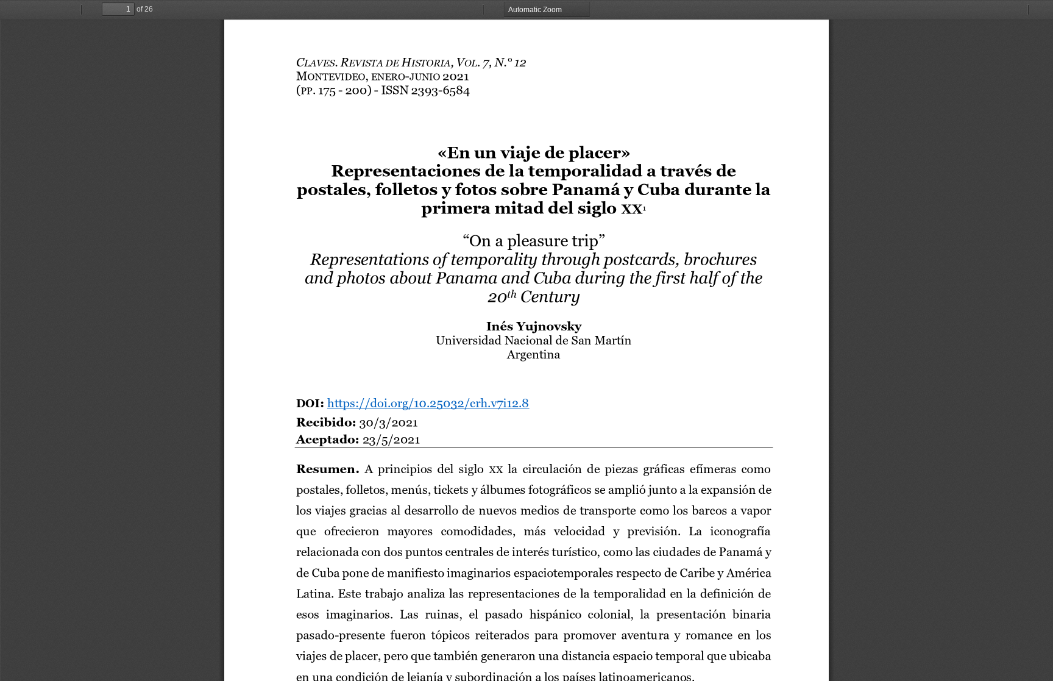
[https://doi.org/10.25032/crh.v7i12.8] (428, 405)
